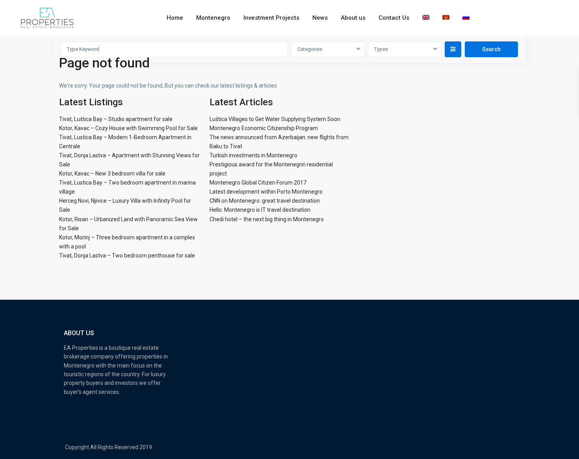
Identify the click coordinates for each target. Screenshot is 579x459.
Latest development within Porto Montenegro (266, 191)
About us (353, 17)
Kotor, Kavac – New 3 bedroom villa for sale (112, 173)
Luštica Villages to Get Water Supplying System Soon (275, 119)
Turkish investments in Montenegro (253, 155)
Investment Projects (271, 17)
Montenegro (213, 17)
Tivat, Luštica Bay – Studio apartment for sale (116, 119)
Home (175, 17)
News (320, 17)
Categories (309, 49)
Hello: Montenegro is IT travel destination (260, 210)
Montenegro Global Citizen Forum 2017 (258, 182)
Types (381, 49)
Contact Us (394, 17)
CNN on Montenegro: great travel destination (265, 201)
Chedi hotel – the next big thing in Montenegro (267, 219)
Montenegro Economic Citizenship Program (264, 128)
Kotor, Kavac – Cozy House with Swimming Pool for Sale (128, 128)
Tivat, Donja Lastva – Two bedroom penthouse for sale (127, 255)
